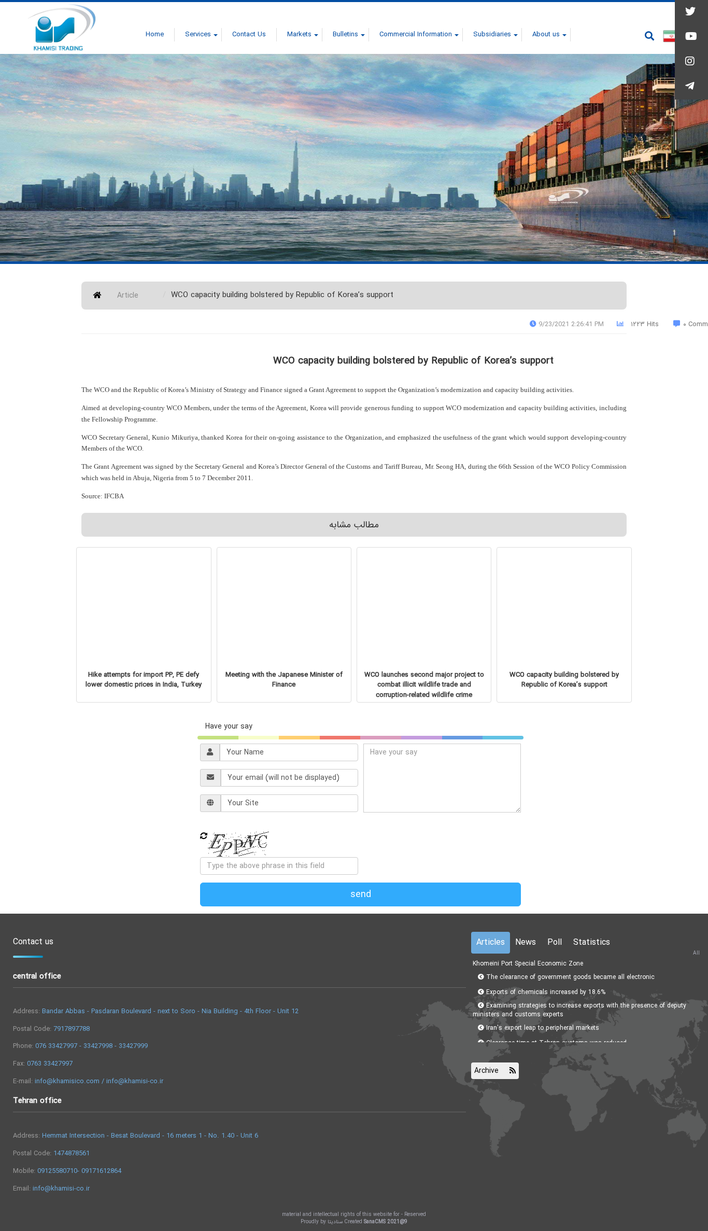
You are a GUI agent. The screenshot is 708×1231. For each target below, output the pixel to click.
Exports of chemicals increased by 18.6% (544, 981)
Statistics (591, 942)
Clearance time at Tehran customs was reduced (555, 1032)
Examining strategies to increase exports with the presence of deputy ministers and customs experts (579, 999)
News (525, 942)
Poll (554, 942)
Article (127, 295)
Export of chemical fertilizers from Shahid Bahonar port (565, 1047)
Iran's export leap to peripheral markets (541, 1017)
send (360, 894)
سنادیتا (335, 1222)
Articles (490, 942)
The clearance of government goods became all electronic (569, 966)
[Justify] (649, 35)
